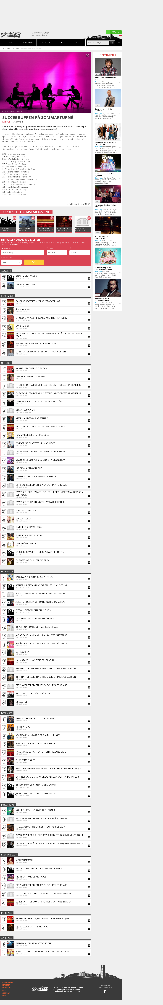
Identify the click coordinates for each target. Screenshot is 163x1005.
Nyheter (46, 43)
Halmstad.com (6, 48)
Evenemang (27, 43)
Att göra (9, 43)
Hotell (64, 43)
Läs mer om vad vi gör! (72, 991)
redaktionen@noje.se (105, 987)
